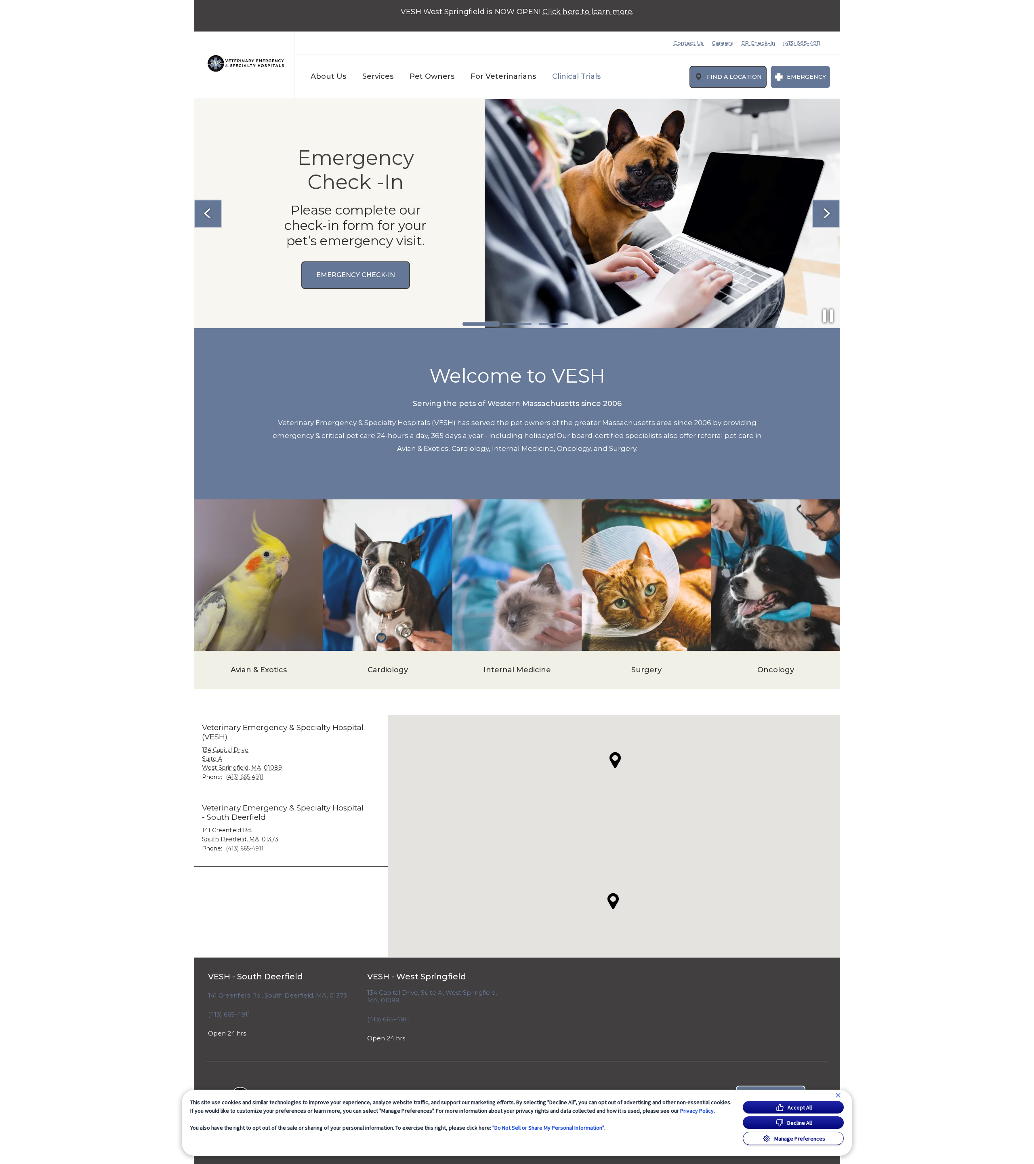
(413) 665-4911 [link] (801, 43)
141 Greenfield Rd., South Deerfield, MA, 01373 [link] (277, 995)
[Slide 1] (480, 324)
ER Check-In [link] (758, 43)
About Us (328, 76)
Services (377, 76)
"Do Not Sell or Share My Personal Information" (548, 1127)
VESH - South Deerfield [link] (255, 976)
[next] (826, 214)
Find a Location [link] (734, 76)
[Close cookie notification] (838, 1095)
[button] (613, 901)
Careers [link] (722, 43)
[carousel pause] (828, 316)
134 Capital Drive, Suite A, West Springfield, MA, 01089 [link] (432, 996)
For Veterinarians (503, 76)
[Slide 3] (553, 324)
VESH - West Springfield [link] (416, 976)
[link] (246, 63)
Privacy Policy (697, 1110)
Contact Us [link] (688, 43)
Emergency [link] (806, 76)
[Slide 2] (517, 324)
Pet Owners (432, 76)
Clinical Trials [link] (576, 76)
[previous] (208, 214)
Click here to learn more (587, 11)
